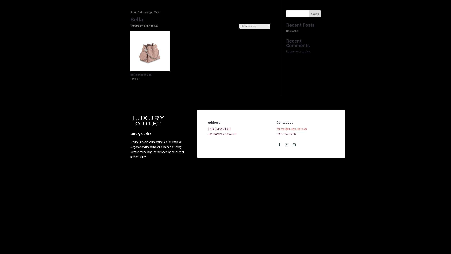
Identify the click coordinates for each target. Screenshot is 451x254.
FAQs (409, 12)
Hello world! (292, 30)
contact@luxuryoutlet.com (292, 129)
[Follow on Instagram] (294, 144)
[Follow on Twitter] (287, 144)
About (395, 12)
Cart (419, 12)
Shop (362, 12)
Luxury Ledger (378, 12)
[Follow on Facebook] (279, 144)
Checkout (432, 12)
